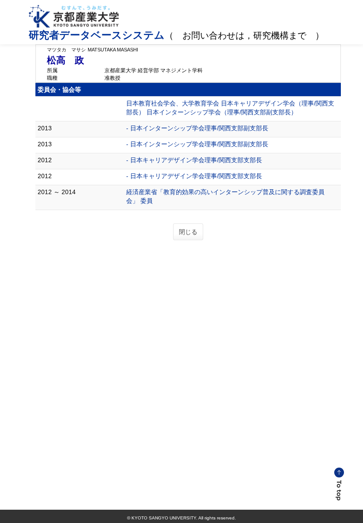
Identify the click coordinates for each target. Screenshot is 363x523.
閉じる (188, 231)
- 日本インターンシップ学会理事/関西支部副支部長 (197, 128)
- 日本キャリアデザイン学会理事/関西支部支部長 (194, 160)
